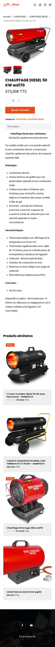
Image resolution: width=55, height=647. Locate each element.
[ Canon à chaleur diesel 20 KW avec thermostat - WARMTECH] (27, 365)
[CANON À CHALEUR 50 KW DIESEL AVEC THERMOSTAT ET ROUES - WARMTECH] (27, 432)
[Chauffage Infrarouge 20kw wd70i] (27, 499)
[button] (50, 4)
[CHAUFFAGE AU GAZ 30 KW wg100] (27, 563)
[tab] (28, 126)
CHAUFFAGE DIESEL (38, 16)
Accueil (6, 16)
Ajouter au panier (20, 110)
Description (13, 126)
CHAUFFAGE (20, 16)
